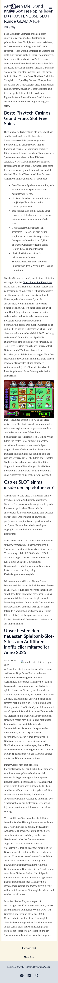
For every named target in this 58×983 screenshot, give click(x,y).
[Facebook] (22, 975)
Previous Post (29, 948)
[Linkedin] (29, 975)
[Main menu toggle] (50, 7)
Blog (7, 27)
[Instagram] (36, 975)
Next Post (29, 957)
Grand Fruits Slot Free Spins (37, 282)
